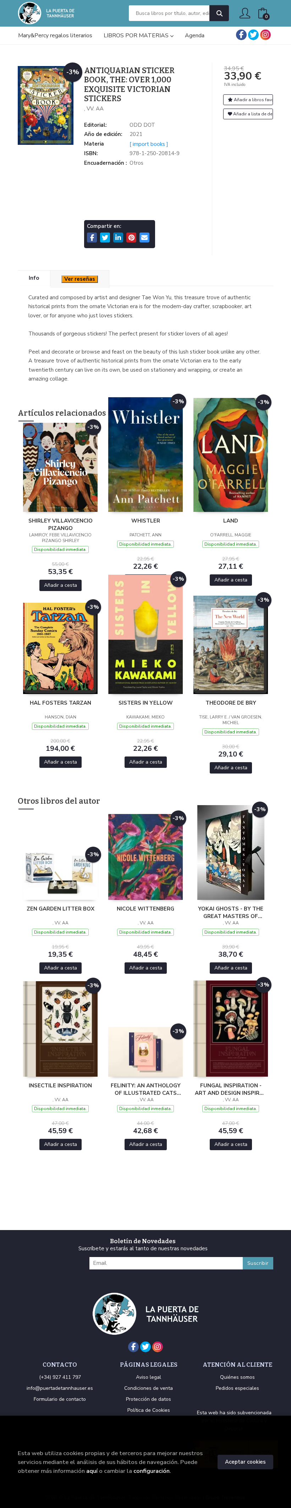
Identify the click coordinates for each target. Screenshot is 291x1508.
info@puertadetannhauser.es (60, 1388)
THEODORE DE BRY (230, 702)
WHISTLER (145, 520)
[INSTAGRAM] (265, 34)
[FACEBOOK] (241, 34)
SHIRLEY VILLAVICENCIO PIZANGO (60, 524)
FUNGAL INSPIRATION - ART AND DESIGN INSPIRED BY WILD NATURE (231, 1089)
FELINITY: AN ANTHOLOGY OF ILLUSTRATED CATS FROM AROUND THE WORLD (146, 1089)
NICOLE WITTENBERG (145, 908)
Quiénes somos (237, 1377)
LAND (230, 520)
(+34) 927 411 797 (60, 1377)
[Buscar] (219, 13)
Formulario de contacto (60, 1399)
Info (34, 278)
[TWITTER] (253, 34)
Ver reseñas (79, 279)
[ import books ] (149, 144)
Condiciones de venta (148, 1388)
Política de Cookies (148, 1410)
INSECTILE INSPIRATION (60, 1085)
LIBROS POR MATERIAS (137, 35)
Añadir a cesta (60, 585)
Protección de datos (148, 1399)
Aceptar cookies (245, 1461)
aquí (92, 1471)
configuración (151, 1471)
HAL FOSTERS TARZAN (60, 702)
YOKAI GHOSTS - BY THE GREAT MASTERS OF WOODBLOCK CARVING (230, 912)
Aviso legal (148, 1377)
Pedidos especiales (237, 1388)
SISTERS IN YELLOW (146, 702)
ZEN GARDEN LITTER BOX (60, 908)
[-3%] (60, 466)
